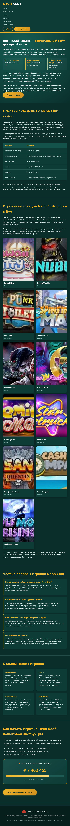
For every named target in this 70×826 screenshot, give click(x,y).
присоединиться (22, 29)
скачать (6, 18)
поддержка (7, 21)
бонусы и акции (8, 24)
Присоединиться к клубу (19, 792)
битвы (5, 8)
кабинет (8, 29)
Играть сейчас (13, 95)
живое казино (8, 12)
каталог (5, 15)
